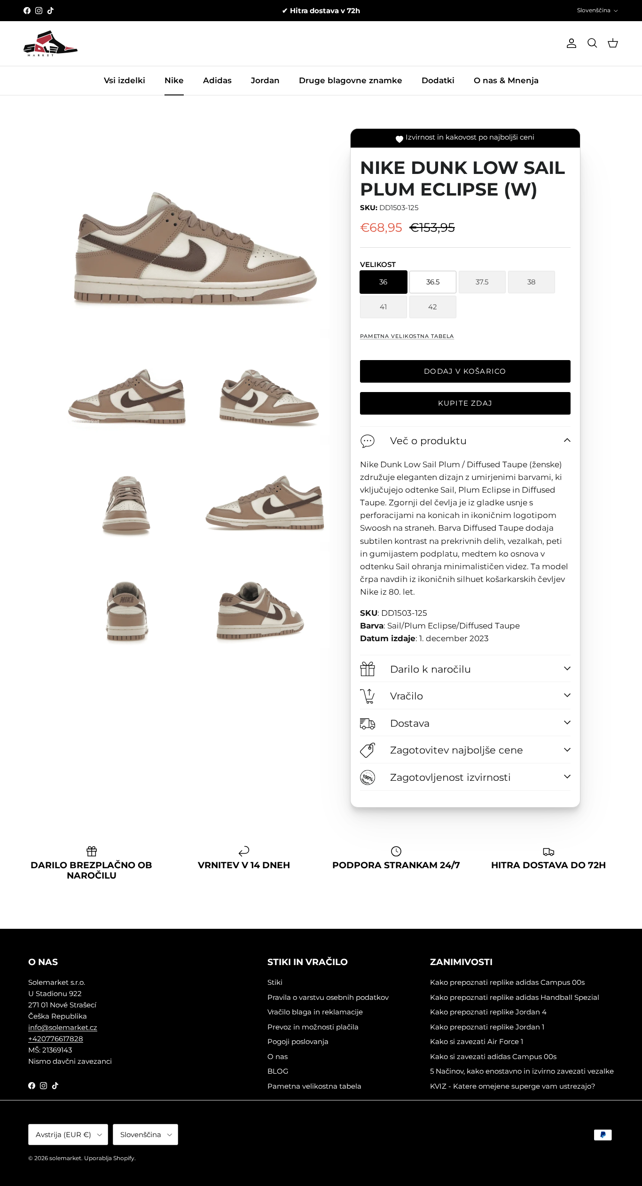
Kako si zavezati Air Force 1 (476, 1041)
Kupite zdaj (465, 403)
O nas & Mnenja (506, 80)
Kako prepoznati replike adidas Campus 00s (507, 982)
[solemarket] (50, 43)
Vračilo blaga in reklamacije (315, 1011)
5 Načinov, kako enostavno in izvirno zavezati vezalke (522, 1071)
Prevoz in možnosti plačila (313, 1026)
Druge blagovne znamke (350, 80)
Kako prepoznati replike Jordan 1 (487, 1026)
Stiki (274, 982)
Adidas (217, 80)
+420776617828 (55, 1038)
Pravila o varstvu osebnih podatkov (328, 997)
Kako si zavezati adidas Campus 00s (493, 1056)
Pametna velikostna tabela (407, 336)
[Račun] (569, 43)
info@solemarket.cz (62, 1027)
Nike (174, 80)
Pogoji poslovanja (298, 1041)
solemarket (65, 1158)
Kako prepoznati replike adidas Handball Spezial (514, 997)
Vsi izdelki (124, 80)
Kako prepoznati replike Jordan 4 (488, 1011)
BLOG (278, 1071)
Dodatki (438, 80)
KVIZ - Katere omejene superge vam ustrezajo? (512, 1086)
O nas (277, 1056)
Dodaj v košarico (465, 371)
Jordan (265, 80)
